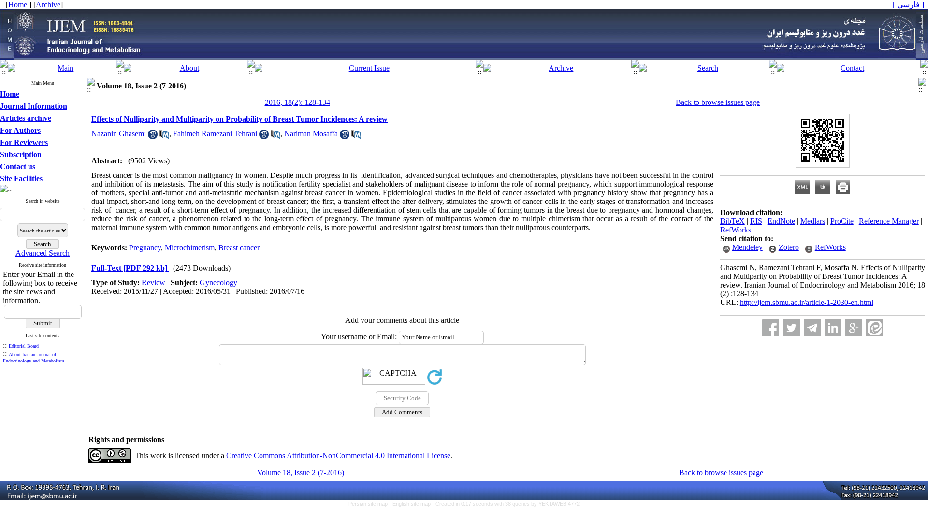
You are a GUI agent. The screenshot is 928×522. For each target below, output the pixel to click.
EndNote (781, 221)
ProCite (842, 221)
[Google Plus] (853, 327)
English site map (412, 504)
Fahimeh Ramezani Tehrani (215, 134)
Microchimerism (190, 248)
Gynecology (218, 282)
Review (153, 282)
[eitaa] (874, 327)
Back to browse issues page (718, 102)
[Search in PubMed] (164, 136)
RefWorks (735, 230)
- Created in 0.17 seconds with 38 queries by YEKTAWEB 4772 (506, 504)
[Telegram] (812, 327)
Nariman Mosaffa (311, 134)
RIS (756, 221)
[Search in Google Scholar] (153, 136)
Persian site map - (370, 504)
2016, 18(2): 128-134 (297, 102)
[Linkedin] (833, 327)
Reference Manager (889, 221)
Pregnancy (145, 248)
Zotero (789, 247)
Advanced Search (42, 253)
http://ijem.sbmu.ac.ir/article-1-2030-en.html (806, 302)
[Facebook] (770, 327)
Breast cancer (239, 248)
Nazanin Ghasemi (118, 134)
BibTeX (732, 221)
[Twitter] (791, 327)
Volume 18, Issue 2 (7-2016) (300, 472)
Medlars (812, 221)
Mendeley (747, 247)
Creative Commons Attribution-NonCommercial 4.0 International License (338, 455)
